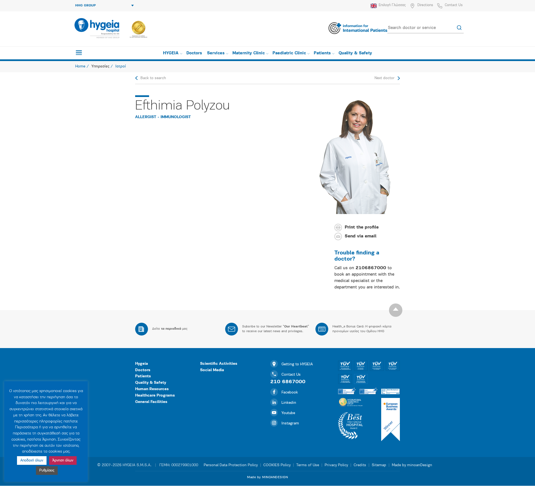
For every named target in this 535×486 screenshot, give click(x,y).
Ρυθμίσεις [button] (46, 470)
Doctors (194, 53)
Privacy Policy (336, 465)
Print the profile (362, 227)
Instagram (290, 423)
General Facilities (151, 402)
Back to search (153, 78)
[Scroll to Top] (396, 310)
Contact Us (454, 5)
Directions (425, 5)
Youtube (288, 413)
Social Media (212, 370)
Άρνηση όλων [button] (62, 460)
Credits (360, 465)
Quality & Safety (355, 53)
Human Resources (152, 389)
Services (216, 53)
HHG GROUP (85, 5)
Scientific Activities (218, 364)
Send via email (360, 236)
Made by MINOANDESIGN (267, 477)
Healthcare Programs (155, 395)
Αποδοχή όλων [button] (31, 460)
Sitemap (379, 465)
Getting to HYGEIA (297, 364)
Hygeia (141, 364)
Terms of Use (307, 465)
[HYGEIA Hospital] (96, 28)
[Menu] (79, 53)
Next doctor (384, 78)
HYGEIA (171, 53)
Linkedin (288, 403)
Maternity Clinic (248, 53)
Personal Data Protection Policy (231, 465)
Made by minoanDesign (412, 465)
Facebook (289, 392)
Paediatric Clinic (289, 53)
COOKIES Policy (277, 465)
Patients (322, 53)
